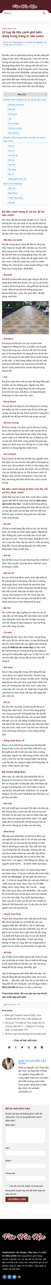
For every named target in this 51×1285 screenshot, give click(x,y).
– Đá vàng (11, 169)
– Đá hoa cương (14, 128)
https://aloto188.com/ (30, 1228)
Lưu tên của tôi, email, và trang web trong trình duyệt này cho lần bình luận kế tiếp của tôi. (25, 1190)
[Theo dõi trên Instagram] (9, 1277)
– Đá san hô (12, 155)
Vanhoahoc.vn (19, 42)
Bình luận (10, 1125)
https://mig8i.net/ (9, 1228)
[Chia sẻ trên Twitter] (22, 1047)
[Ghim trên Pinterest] (35, 1047)
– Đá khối (11, 109)
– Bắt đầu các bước (15, 104)
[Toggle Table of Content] (44, 94)
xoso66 (12, 1225)
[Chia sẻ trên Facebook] (15, 1047)
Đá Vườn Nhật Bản (13, 184)
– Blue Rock (12, 193)
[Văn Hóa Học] (25, 6)
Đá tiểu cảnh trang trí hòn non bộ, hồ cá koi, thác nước (24, 139)
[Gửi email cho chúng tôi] (19, 1277)
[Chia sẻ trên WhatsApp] (9, 1047)
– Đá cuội (11, 188)
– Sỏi (9, 119)
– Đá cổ (10, 174)
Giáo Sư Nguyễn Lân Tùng (32, 1062)
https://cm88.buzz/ (34, 1225)
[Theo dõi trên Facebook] (4, 1277)
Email (8, 1161)
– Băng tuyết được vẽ (16, 179)
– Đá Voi (10, 160)
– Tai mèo (11, 165)
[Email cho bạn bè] (29, 1047)
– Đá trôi (10, 146)
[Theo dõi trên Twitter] (14, 1277)
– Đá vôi (10, 150)
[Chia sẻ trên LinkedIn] (42, 1047)
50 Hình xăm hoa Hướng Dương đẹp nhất (25, 1034)
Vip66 (3, 1225)
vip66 (21, 1225)
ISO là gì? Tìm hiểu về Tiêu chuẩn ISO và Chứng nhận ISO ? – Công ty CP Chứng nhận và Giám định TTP (25, 1026)
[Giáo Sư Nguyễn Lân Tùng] (8, 1063)
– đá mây (11, 202)
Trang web (10, 1173)
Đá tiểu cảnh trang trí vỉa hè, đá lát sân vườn (25, 100)
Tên (7, 1148)
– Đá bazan (12, 114)
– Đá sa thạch (13, 123)
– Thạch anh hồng (15, 198)
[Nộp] (44, 13)
